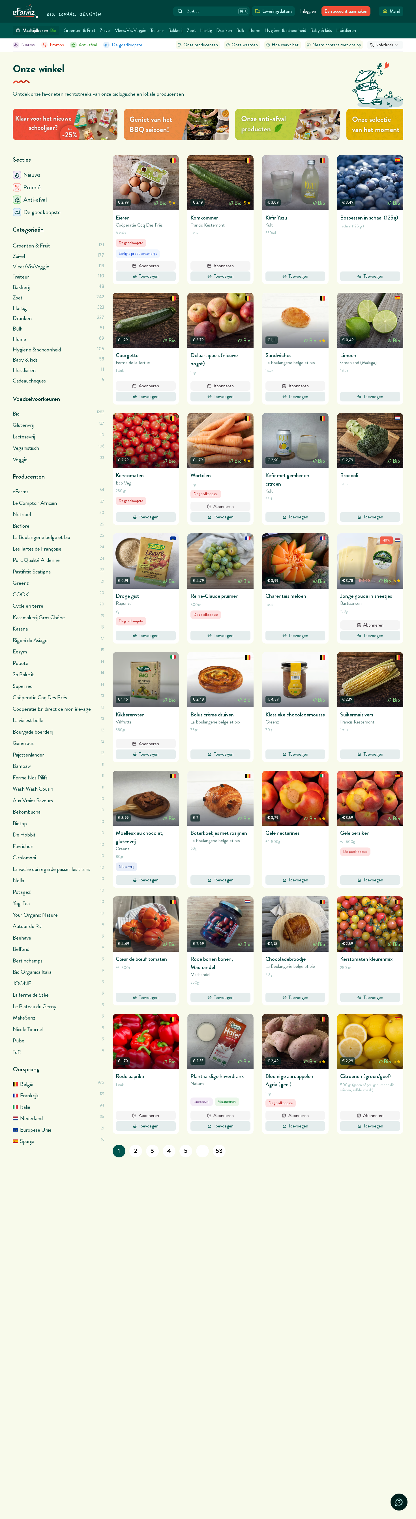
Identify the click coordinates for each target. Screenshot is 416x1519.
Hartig (206, 30)
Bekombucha (26, 812)
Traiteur (157, 30)
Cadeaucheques (58, 380)
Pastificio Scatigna (32, 571)
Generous (23, 743)
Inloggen (308, 11)
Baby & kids (321, 30)
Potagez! (22, 892)
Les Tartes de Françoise (37, 549)
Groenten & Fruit (79, 30)
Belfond (21, 949)
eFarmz (20, 491)
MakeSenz (24, 1018)
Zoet (191, 30)
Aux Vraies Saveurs (33, 800)
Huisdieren (346, 30)
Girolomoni (24, 857)
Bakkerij (175, 30)
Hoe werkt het (285, 45)
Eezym (20, 651)
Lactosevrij (24, 436)
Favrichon (23, 846)
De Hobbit (24, 834)
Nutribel (22, 514)
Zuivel (105, 30)
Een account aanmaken (346, 11)
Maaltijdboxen (39, 30)
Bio (16, 414)
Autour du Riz (27, 926)
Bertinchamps (27, 960)
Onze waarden (244, 45)
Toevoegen (148, 276)
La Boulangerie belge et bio (41, 537)
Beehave (22, 938)
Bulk (240, 30)
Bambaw (22, 766)
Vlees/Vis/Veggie (130, 30)
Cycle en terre (28, 606)
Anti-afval (88, 45)
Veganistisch (26, 448)
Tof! (17, 1052)
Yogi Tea (21, 903)
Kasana (20, 629)
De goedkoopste (127, 45)
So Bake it (23, 674)
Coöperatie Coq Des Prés (40, 697)
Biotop (20, 823)
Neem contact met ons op (336, 45)
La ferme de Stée (31, 995)
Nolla (18, 880)
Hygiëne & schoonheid (285, 30)
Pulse (18, 1040)
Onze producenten (200, 45)
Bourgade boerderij (33, 732)
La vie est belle (28, 720)
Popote (20, 663)
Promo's (57, 45)
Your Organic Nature (35, 915)
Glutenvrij (23, 425)
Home (254, 30)
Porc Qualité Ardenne (36, 560)
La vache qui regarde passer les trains (51, 869)
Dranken (224, 30)
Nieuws (28, 45)
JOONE (22, 983)
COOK (21, 594)
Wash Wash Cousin (33, 789)
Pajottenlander (28, 755)
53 (219, 1150)
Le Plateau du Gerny (34, 1006)
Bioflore (21, 526)
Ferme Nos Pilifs (30, 777)
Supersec (22, 686)
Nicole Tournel (28, 1029)
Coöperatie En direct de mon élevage (52, 709)
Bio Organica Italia (32, 972)
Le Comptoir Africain (35, 503)
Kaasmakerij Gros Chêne (39, 617)
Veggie (20, 459)
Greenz (21, 583)
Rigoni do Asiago (30, 640)
